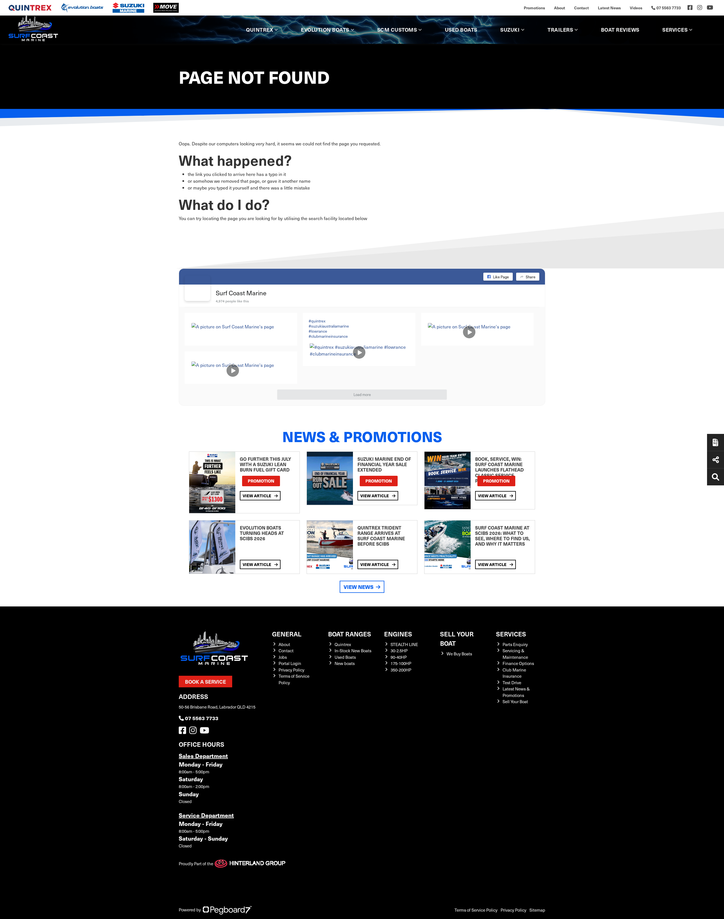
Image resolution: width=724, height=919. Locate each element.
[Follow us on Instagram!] (194, 732)
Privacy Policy (291, 670)
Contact (581, 7)
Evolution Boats (325, 29)
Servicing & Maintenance (515, 653)
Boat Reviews (620, 29)
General (286, 633)
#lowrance (318, 331)
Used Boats (461, 29)
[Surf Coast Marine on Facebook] (197, 288)
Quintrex (259, 29)
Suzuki (510, 29)
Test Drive (512, 682)
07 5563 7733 (201, 718)
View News (359, 586)
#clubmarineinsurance (328, 336)
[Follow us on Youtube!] (206, 732)
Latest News (609, 7)
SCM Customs (397, 29)
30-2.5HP (399, 650)
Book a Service (205, 681)
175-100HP (401, 663)
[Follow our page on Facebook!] (690, 7)
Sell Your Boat (515, 701)
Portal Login (290, 663)
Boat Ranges (349, 633)
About (559, 7)
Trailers (560, 29)
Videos (636, 7)
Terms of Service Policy (475, 910)
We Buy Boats (459, 654)
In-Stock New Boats (353, 650)
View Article (257, 495)
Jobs (283, 657)
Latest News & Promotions (516, 692)
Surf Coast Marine (241, 292)
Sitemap (537, 910)
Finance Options (518, 663)
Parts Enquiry (515, 644)
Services (511, 633)
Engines (398, 633)
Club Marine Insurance (514, 673)
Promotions (534, 7)
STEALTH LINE (404, 644)
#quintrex (317, 321)
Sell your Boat (457, 638)
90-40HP (399, 657)
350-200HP (401, 670)
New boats (345, 663)
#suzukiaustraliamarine (329, 326)
